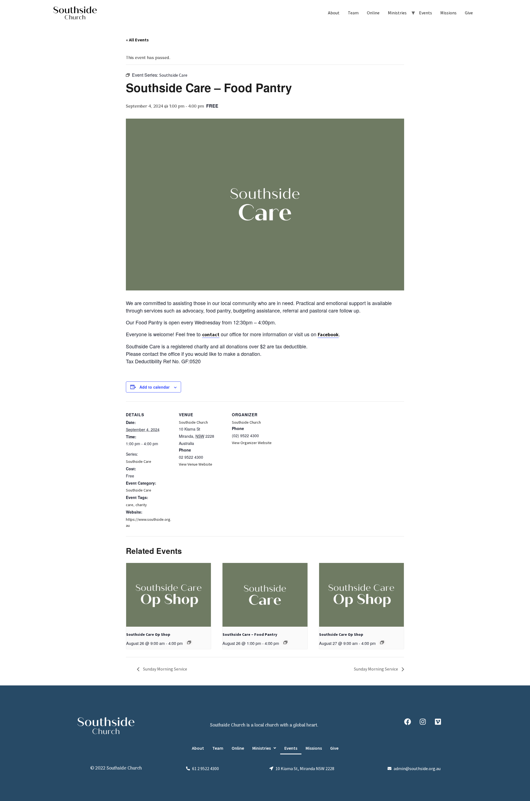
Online (373, 12)
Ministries (397, 12)
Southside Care (138, 461)
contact (210, 334)
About (334, 12)
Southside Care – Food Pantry (249, 634)
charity (141, 504)
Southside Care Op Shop (148, 634)
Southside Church (193, 422)
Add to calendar (154, 387)
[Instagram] (423, 721)
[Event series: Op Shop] (189, 642)
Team (353, 12)
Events (425, 12)
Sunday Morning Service (164, 669)
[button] (264, 748)
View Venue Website (195, 464)
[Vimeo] (438, 721)
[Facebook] (407, 721)
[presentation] (168, 594)
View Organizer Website (252, 442)
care (129, 504)
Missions (448, 12)
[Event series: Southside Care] (285, 642)
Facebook (328, 334)
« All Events (137, 39)
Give (469, 12)
